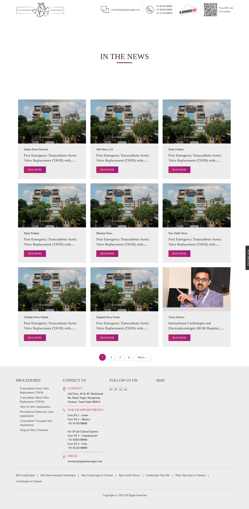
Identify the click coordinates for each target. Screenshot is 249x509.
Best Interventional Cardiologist (58, 475)
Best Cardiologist (25, 475)
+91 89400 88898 (164, 9)
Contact (223, 24)
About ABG (45, 24)
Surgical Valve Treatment (34, 430)
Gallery (165, 24)
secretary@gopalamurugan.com (125, 9)
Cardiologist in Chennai (29, 481)
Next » (142, 357)
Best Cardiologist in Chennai (97, 475)
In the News (86, 24)
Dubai (184, 24)
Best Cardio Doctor (129, 475)
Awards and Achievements (115, 24)
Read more (35, 169)
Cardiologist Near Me (158, 475)
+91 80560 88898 (164, 6)
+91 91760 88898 (164, 13)
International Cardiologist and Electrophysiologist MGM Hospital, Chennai (193, 328)
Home (25, 24)
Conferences (144, 24)
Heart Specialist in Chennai (190, 475)
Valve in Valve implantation (35, 406)
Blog (203, 24)
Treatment (66, 24)
